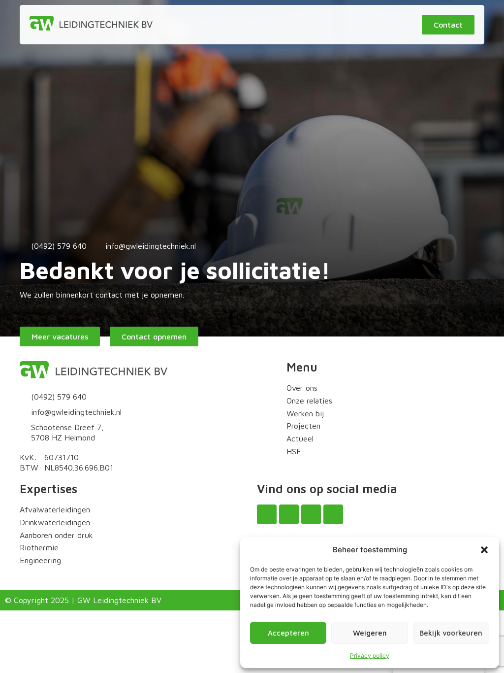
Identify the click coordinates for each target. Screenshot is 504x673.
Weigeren (370, 633)
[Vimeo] (333, 514)
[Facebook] (267, 514)
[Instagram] (289, 514)
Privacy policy (369, 655)
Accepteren (288, 633)
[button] (484, 550)
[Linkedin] (311, 514)
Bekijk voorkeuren (450, 633)
